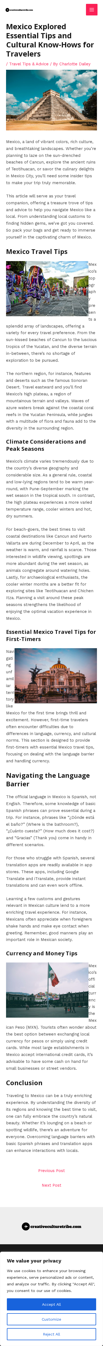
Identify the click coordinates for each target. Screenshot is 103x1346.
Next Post (51, 1185)
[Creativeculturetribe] (19, 9)
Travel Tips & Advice (29, 63)
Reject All (51, 1334)
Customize (51, 1319)
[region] (51, 1299)
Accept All (51, 1304)
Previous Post (51, 1170)
